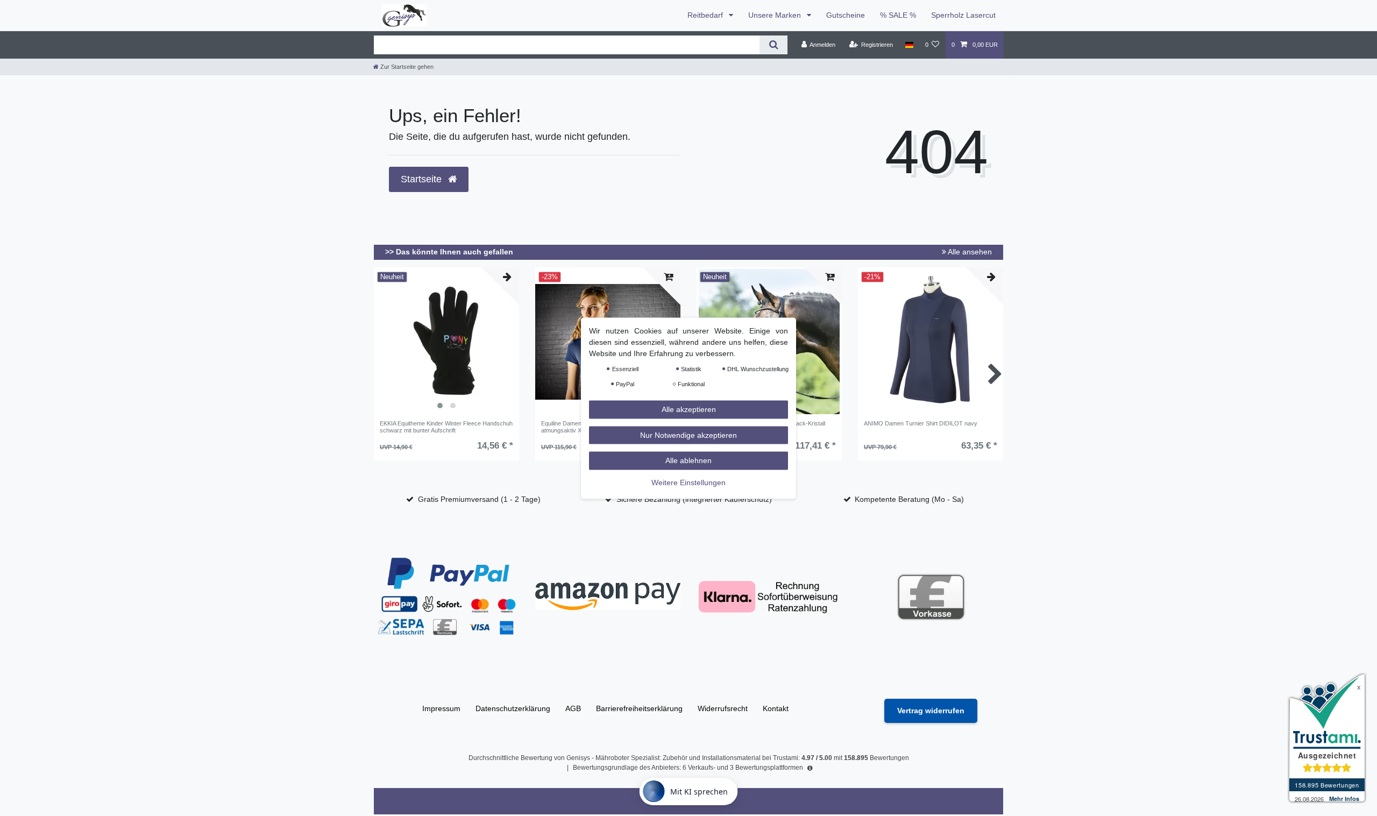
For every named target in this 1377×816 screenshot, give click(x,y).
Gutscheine (845, 15)
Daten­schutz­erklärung (512, 708)
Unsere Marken (775, 15)
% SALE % (898, 15)
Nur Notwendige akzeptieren (688, 434)
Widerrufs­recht (723, 708)
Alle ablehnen (688, 460)
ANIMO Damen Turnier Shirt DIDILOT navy (920, 423)
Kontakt (776, 708)
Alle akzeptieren (689, 409)
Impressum (441, 708)
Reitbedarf (706, 15)
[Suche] (773, 45)
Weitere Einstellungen (688, 482)
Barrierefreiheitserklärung (639, 708)
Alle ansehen (969, 251)
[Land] (909, 44)
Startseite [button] (422, 179)
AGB (573, 708)
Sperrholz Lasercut (963, 15)
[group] (446, 341)
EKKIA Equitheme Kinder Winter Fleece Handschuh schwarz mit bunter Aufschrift (446, 426)
